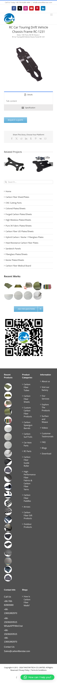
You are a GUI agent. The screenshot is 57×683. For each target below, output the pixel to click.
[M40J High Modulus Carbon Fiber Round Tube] (8, 511)
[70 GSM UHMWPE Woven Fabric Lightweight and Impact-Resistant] (18, 295)
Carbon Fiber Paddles (27, 498)
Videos (45, 427)
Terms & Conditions (39, 670)
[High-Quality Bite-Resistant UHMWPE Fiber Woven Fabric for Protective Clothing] (8, 295)
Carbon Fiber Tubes (27, 387)
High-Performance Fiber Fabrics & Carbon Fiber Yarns (29, 480)
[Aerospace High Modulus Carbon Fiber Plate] (8, 536)
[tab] (28, 94)
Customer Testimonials (47, 435)
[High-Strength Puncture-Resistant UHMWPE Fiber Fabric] (37, 295)
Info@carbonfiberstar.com (42, 2)
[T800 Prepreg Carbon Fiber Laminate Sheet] (8, 528)
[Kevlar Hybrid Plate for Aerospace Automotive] (18, 286)
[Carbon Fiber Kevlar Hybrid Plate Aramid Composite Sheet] (8, 286)
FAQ (44, 442)
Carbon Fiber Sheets (27, 399)
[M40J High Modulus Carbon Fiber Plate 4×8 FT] (8, 470)
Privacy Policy (24, 670)
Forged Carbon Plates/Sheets (19, 214)
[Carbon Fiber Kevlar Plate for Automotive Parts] (27, 286)
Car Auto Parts (28, 444)
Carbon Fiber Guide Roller (27, 461)
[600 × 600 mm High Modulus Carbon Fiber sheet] (8, 561)
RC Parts (27, 451)
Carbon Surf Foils (28, 435)
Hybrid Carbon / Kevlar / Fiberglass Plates (24, 237)
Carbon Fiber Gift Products (28, 515)
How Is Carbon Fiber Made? (27, 601)
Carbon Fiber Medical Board (18, 265)
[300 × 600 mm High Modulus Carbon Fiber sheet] (8, 578)
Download (46, 453)
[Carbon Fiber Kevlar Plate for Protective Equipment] (47, 286)
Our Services (45, 397)
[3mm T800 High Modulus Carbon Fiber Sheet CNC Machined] (8, 461)
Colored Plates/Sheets (15, 208)
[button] (6, 164)
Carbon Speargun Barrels (28, 425)
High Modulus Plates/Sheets (18, 220)
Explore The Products (46, 407)
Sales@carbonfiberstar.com (17, 651)
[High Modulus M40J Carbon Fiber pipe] (8, 503)
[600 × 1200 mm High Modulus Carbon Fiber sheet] (8, 553)
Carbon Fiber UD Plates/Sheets (20, 231)
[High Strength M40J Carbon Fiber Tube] (8, 495)
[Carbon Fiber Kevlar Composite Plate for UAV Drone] (37, 286)
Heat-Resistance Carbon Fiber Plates (22, 242)
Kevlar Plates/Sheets (15, 260)
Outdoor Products (28, 525)
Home (8, 191)
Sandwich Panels (13, 248)
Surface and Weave (45, 419)
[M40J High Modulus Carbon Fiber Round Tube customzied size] (8, 486)
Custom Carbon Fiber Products (28, 412)
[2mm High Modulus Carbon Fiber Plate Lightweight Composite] (8, 478)
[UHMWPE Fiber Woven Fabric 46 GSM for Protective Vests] (27, 295)
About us (46, 381)
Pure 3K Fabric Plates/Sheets (19, 225)
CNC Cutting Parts (14, 202)
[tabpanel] (28, 101)
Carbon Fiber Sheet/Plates (17, 197)
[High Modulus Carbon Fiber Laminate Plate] (8, 544)
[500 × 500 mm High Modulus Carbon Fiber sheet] (8, 569)
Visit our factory (45, 388)
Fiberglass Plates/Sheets (16, 254)
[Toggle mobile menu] (51, 14)
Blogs (44, 448)
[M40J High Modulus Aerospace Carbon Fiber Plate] (8, 520)
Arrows (27, 506)
